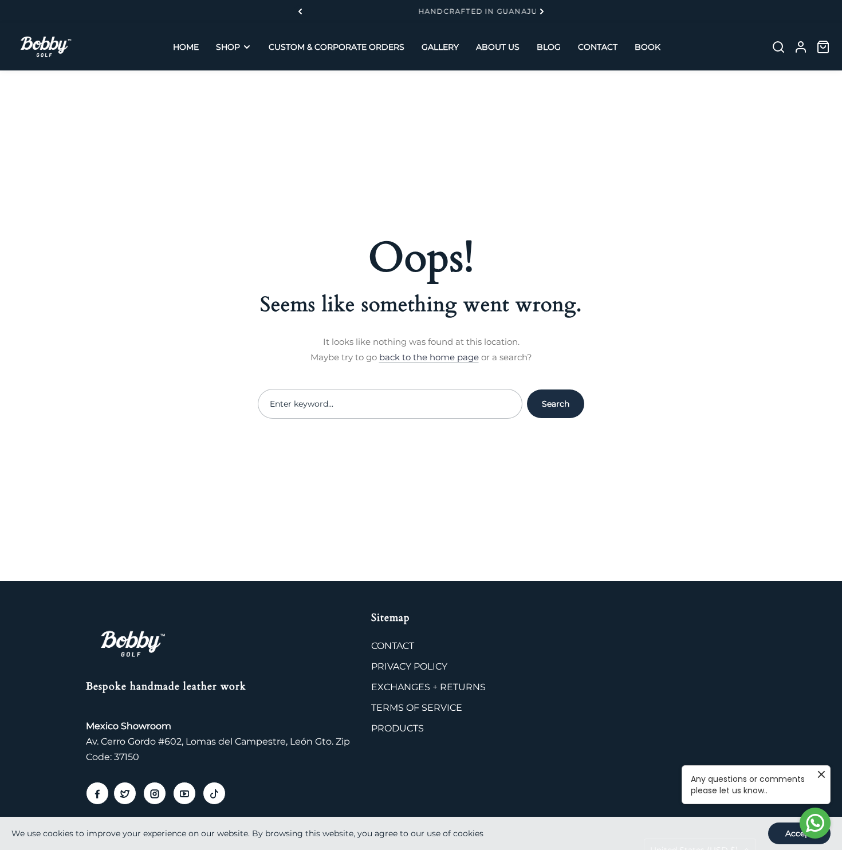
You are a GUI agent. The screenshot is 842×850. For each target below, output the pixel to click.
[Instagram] (154, 793)
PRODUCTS (397, 728)
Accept (799, 833)
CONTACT (392, 645)
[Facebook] (97, 793)
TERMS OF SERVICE (416, 707)
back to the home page (429, 357)
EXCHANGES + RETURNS (428, 687)
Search (555, 404)
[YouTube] (184, 793)
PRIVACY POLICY (409, 666)
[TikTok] (214, 793)
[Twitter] (124, 793)
